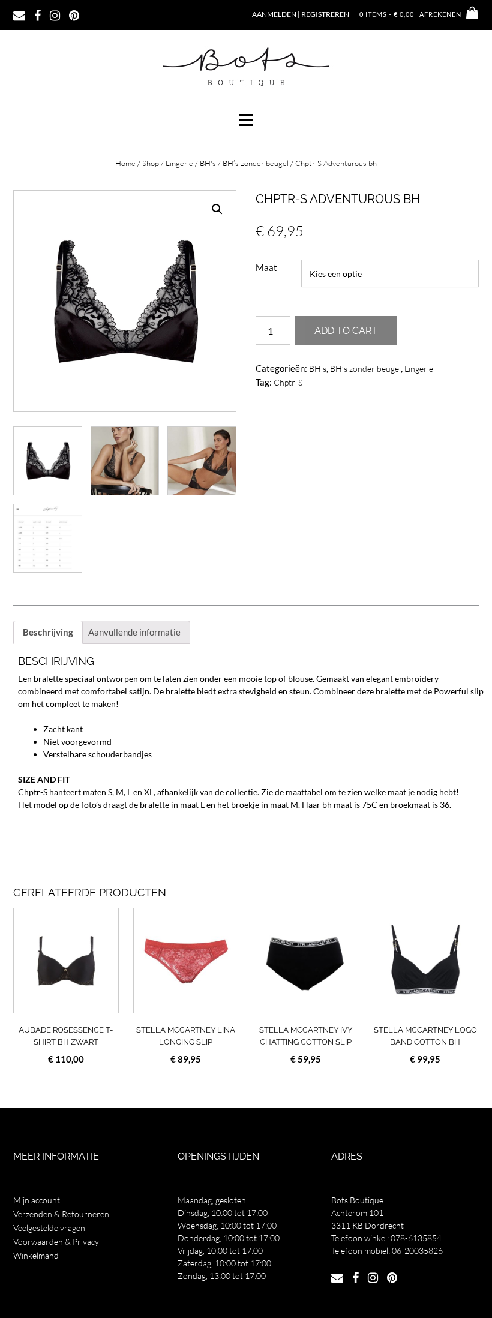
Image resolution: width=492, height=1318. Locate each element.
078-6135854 (416, 1238)
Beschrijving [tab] (48, 632)
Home (125, 163)
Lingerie (179, 163)
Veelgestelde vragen (49, 1228)
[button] (246, 120)
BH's (208, 163)
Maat (266, 267)
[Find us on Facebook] (37, 14)
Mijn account (36, 1200)
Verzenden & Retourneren (61, 1214)
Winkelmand (36, 1255)
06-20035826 (417, 1250)
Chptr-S (288, 382)
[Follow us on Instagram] (55, 14)
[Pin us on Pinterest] (74, 14)
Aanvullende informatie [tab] (134, 632)
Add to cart (345, 330)
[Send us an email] (19, 14)
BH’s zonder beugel (256, 163)
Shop (150, 163)
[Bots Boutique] (246, 66)
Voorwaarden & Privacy (56, 1241)
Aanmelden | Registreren (300, 14)
